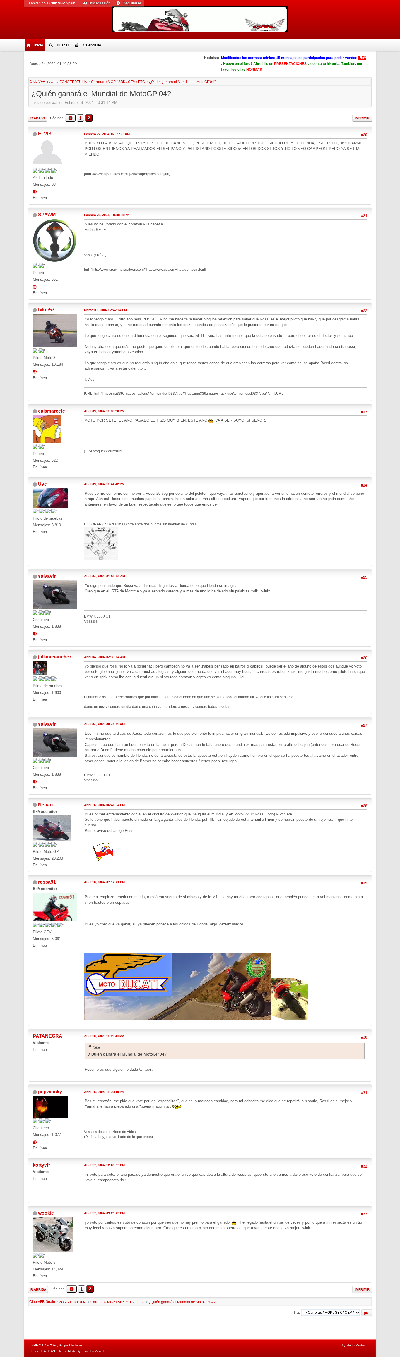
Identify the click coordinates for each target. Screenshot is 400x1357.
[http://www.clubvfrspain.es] (35, 371)
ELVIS (45, 133)
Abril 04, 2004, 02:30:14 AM (104, 657)
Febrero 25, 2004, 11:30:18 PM (106, 215)
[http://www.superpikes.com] (35, 191)
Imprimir (362, 118)
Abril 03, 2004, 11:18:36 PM (104, 411)
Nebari (45, 804)
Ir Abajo (37, 118)
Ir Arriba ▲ (361, 1345)
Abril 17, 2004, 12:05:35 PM (104, 1165)
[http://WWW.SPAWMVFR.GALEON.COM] (35, 286)
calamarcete (51, 410)
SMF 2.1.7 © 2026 (44, 1345)
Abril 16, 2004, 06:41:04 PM (104, 805)
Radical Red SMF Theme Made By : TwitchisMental (67, 1351)
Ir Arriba (38, 1289)
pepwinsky (50, 1091)
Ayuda (346, 1345)
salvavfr (47, 576)
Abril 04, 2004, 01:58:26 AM (104, 576)
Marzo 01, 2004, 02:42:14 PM (105, 310)
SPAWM (47, 214)
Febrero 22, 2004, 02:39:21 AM (107, 134)
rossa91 (47, 882)
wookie (46, 1213)
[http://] (35, 1141)
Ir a (296, 1313)
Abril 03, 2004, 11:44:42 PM (104, 484)
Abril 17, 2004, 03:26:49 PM (104, 1213)
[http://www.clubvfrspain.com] (35, 633)
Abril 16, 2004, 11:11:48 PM (104, 1036)
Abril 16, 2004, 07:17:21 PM (104, 882)
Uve (42, 484)
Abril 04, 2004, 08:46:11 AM (104, 724)
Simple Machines (71, 1345)
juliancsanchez (54, 656)
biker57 (46, 309)
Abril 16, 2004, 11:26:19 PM (104, 1092)
